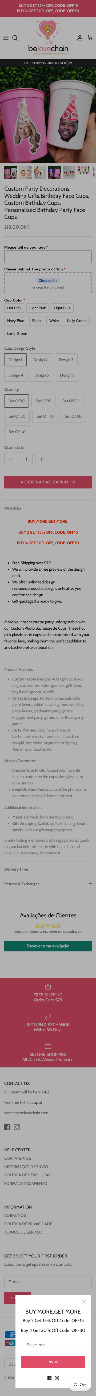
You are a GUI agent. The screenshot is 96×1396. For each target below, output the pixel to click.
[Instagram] (57, 1378)
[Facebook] (49, 1378)
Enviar (52, 1362)
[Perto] (84, 1301)
